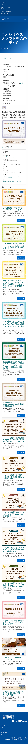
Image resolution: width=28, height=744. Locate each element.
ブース (3, 727)
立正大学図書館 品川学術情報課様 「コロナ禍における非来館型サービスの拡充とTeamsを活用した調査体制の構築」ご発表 (13, 365)
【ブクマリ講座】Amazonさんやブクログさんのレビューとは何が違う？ (13, 514)
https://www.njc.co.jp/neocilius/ (11, 157)
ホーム (4, 58)
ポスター (3, 731)
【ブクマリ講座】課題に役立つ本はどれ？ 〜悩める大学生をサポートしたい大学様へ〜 (13, 439)
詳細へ (20, 220)
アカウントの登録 (5, 7)
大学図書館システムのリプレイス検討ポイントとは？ (13, 209)
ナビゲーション (5, 726)
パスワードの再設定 (6, 12)
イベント (10, 58)
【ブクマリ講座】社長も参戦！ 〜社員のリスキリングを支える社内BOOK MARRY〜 (13, 585)
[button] (4, 107)
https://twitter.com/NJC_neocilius (12, 181)
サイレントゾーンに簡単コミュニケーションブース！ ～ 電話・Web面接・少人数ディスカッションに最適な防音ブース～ (13, 284)
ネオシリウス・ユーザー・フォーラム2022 (13, 658)
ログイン (3, 3)
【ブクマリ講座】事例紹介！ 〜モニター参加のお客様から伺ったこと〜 (13, 476)
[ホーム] (5, 19)
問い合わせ (4, 732)
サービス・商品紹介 (7, 148)
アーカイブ (4, 734)
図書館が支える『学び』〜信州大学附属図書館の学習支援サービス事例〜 (13, 693)
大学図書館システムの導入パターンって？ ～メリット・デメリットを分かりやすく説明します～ (14, 246)
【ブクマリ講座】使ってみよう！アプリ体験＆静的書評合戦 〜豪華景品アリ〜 (13, 549)
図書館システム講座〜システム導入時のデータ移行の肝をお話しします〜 (13, 622)
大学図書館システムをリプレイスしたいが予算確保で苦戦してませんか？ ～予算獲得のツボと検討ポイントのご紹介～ (13, 324)
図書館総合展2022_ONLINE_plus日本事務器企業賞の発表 (13, 404)
